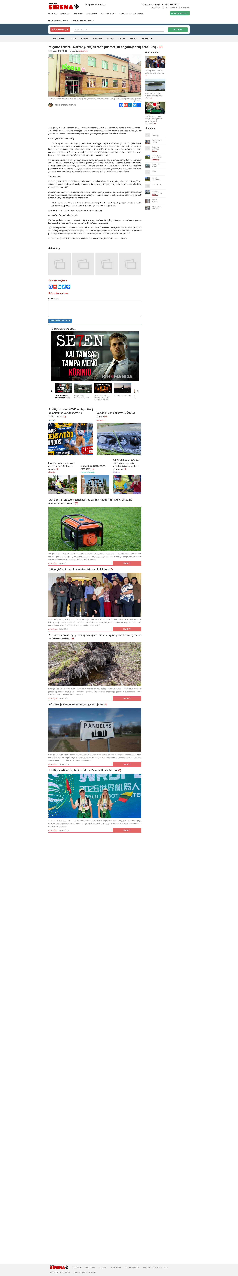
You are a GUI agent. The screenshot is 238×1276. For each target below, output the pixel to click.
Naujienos (65, 13)
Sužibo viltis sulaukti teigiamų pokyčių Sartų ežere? (153, 95)
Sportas (84, 38)
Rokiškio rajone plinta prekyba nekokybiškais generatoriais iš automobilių (154, 119)
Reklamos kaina (108, 13)
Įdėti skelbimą (59, 29)
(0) (161, 47)
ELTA (74, 38)
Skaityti (127, 563)
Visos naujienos (60, 38)
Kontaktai (92, 13)
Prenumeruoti (181, 13)
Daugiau (145, 38)
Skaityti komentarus (60, 321)
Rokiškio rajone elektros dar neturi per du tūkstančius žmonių (61, 466)
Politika (110, 38)
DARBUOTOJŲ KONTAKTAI (83, 20)
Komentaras (53, 298)
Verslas (122, 38)
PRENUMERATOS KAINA (58, 20)
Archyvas (78, 13)
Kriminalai (97, 38)
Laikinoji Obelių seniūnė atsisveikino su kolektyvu (78, 569)
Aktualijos (52, 563)
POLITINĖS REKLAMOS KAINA (131, 13)
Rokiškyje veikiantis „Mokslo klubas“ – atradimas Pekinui (83, 770)
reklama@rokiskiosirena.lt (177, 7)
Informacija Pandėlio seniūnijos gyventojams (75, 704)
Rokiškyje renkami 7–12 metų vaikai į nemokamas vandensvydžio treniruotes (70, 412)
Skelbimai (52, 13)
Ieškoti (179, 29)
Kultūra (133, 38)
